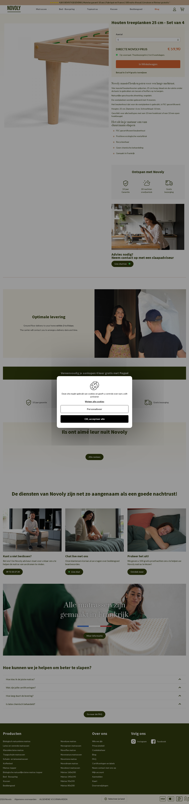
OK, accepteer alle (94, 418)
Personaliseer (94, 409)
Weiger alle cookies (94, 401)
